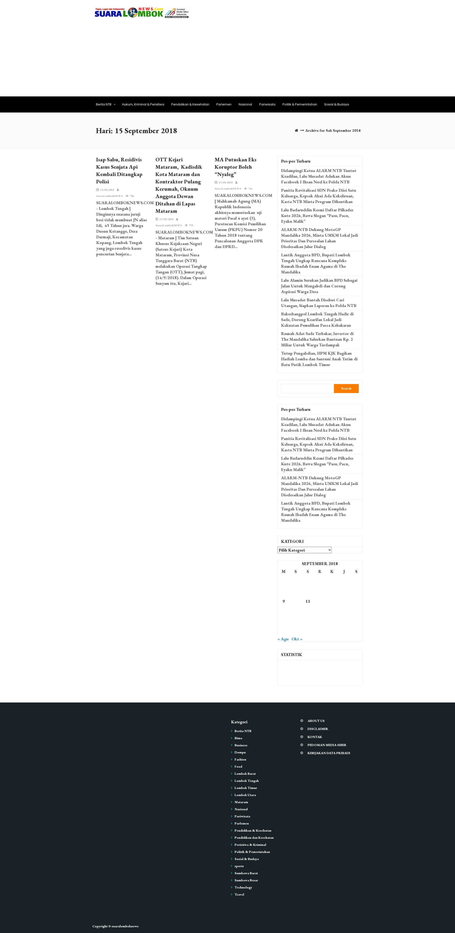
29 (356, 621)
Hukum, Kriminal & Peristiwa (143, 104)
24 (295, 621)
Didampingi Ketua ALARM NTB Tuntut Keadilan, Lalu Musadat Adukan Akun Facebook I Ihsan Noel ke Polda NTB (318, 176)
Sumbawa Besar (246, 880)
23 (283, 621)
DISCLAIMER (318, 729)
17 (295, 611)
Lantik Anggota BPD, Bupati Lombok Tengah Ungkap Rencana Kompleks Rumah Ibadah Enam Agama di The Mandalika (315, 263)
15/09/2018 (107, 190)
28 (344, 621)
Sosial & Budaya (336, 104)
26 (320, 621)
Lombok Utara (245, 795)
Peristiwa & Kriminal (250, 844)
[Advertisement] (227, 56)
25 (307, 621)
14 (344, 601)
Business (241, 745)
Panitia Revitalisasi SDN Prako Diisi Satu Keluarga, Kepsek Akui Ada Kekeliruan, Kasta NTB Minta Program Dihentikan (318, 195)
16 (283, 611)
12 (320, 601)
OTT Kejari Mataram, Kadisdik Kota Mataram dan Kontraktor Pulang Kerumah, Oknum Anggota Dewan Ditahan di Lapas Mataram (178, 185)
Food (238, 766)
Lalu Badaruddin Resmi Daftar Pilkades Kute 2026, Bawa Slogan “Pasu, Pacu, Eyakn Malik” (317, 215)
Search (346, 388)
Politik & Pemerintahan (299, 104)
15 (356, 601)
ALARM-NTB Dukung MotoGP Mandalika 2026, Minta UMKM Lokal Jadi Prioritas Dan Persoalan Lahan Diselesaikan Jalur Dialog (319, 238)
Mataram (241, 802)
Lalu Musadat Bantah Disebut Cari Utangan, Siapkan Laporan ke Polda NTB (318, 302)
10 (295, 601)
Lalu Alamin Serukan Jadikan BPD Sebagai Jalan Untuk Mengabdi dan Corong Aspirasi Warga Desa (319, 285)
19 (320, 611)
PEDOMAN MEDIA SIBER (327, 745)
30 (283, 631)
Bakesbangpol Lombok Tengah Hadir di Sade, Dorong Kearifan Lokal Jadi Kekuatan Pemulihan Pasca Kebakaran (317, 319)
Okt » (296, 639)
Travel (239, 894)
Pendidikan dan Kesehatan (254, 837)
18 (307, 611)
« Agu (283, 639)
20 (332, 611)
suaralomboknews (125, 926)
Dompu (240, 752)
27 (332, 621)
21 (344, 611)
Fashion (240, 759)
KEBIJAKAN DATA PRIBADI (329, 753)
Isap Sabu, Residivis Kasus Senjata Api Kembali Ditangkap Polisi (119, 170)
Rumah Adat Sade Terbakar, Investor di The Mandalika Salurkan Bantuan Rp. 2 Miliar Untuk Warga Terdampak (317, 339)
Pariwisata (267, 104)
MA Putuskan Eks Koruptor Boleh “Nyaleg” (235, 167)
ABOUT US (316, 721)
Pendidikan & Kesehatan (190, 104)
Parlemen (224, 104)
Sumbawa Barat (246, 873)
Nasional (245, 104)
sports (239, 866)
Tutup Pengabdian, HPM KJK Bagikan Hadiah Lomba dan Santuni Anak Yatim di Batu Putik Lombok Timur (319, 358)
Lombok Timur (246, 788)
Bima (238, 738)
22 (356, 611)
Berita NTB (103, 104)
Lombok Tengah (247, 781)
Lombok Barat (245, 773)
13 (332, 601)
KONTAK (315, 737)
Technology (243, 887)
